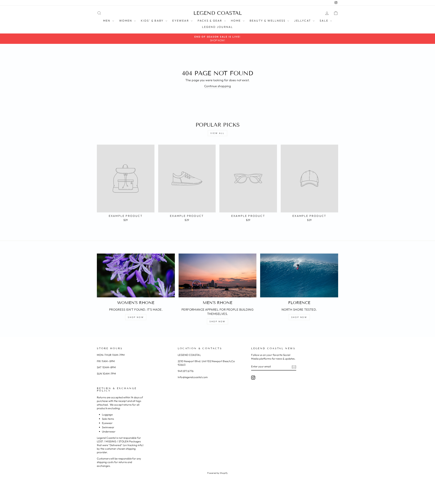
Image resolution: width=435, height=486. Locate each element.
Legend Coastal (217, 13)
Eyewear (181, 20)
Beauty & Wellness (268, 20)
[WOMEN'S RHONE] (136, 275)
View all (217, 133)
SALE (324, 20)
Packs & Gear (210, 20)
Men (107, 20)
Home (236, 20)
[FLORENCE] (299, 275)
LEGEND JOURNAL (217, 27)
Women (126, 20)
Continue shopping (217, 86)
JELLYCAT (303, 20)
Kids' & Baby (153, 20)
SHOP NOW (136, 317)
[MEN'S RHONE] (218, 275)
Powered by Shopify (217, 473)
